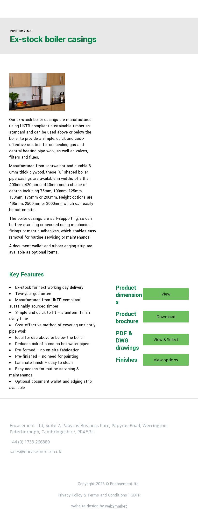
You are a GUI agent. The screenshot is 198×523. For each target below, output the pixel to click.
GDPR (136, 495)
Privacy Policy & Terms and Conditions (92, 495)
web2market (116, 506)
